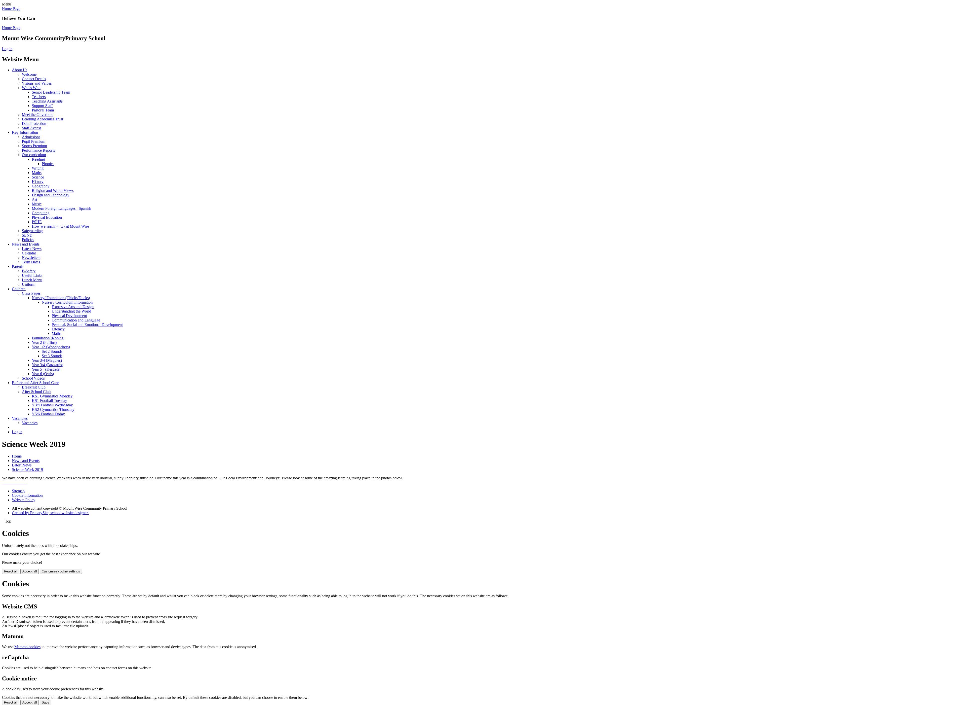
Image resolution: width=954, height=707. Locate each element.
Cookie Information (27, 495)
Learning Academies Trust (42, 119)
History (37, 181)
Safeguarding (32, 231)
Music (36, 204)
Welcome (29, 74)
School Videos (33, 378)
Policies (28, 240)
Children (19, 289)
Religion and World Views (53, 190)
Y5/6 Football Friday (48, 414)
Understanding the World (71, 311)
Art (34, 199)
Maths (36, 173)
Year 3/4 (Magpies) (47, 360)
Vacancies (20, 418)
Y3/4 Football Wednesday (52, 405)
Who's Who (31, 88)
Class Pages (31, 293)
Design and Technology (50, 195)
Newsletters (31, 257)
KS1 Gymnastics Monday (52, 396)
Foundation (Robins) (48, 338)
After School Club (36, 391)
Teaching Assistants (47, 101)
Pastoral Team (43, 110)
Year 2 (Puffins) (44, 342)
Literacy (58, 329)
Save (45, 702)
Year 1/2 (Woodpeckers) (51, 347)
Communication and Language (76, 320)
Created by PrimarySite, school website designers (50, 513)
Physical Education (47, 217)
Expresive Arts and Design (73, 307)
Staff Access (31, 128)
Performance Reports (38, 150)
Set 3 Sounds (52, 356)
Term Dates (31, 262)
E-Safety (29, 271)
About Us (19, 70)
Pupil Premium (33, 141)
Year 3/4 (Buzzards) (47, 365)
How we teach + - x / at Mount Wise (60, 226)
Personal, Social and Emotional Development (87, 324)
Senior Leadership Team (51, 92)
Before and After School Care (35, 383)
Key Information (25, 132)
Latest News (31, 249)
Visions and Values (37, 83)
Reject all (10, 571)
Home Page (11, 8)
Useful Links (32, 275)
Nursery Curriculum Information (67, 302)
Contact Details (34, 79)
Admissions (31, 137)
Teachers (39, 97)
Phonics (48, 164)
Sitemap (18, 491)
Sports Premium (34, 146)
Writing (37, 168)
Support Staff (42, 106)
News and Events (26, 244)
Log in (7, 49)
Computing (40, 213)
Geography (40, 186)
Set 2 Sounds (52, 351)
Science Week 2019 (27, 469)
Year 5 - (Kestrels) (46, 369)
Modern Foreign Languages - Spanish (61, 208)
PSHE (37, 222)
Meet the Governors (37, 114)
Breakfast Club (33, 387)
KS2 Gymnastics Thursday (53, 409)
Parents (17, 266)
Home (17, 456)
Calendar (29, 253)
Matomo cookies (27, 647)
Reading (38, 159)
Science (38, 177)
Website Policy (23, 500)
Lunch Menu (32, 280)
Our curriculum (34, 155)
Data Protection (34, 123)
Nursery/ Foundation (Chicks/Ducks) (61, 298)
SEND (27, 235)
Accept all (29, 571)
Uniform (28, 284)
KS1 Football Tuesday (49, 400)
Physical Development (69, 316)
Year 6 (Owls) (43, 374)
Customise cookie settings (61, 571)
